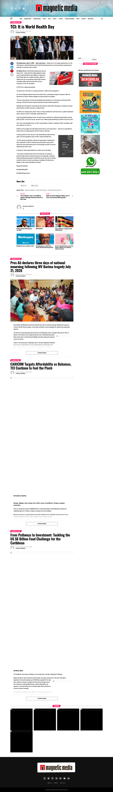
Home (21, 18)
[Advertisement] (87, 45)
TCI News (60, 18)
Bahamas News (27, 18)
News (49, 18)
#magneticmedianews (30, 190)
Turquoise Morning (69, 18)
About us (50, 783)
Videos (77, 18)
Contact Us (62, 783)
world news (90, 18)
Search (79, 58)
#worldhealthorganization (54, 190)
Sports (54, 18)
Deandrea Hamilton (20, 32)
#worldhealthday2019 (42, 190)
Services (56, 783)
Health (44, 18)
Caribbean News (37, 18)
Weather (84, 18)
